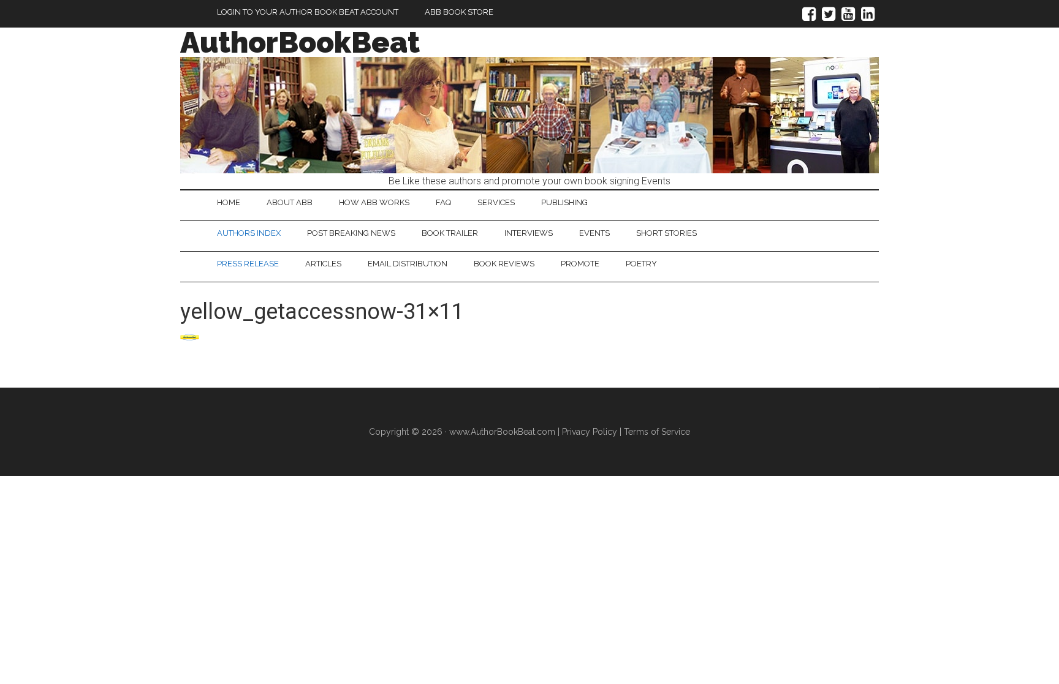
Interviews (528, 233)
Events (594, 233)
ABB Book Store (459, 12)
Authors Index (249, 233)
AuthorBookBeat (300, 42)
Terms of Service (657, 432)
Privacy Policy (589, 432)
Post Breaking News (351, 233)
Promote (580, 263)
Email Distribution (407, 263)
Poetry (641, 263)
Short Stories (666, 233)
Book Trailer (450, 233)
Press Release (248, 263)
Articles (323, 263)
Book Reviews (504, 263)
